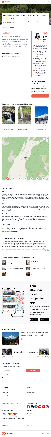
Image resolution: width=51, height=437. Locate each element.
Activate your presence (40, 95)
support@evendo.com (32, 403)
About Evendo (30, 390)
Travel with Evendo (6, 390)
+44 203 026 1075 (31, 400)
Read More (46, 250)
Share (6, 32)
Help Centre (29, 413)
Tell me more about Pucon (30, 339)
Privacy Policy (29, 376)
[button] (25, 158)
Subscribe (33, 370)
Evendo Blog (5, 392)
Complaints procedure (32, 415)
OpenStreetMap (6, 137)
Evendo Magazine (6, 395)
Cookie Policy (21, 376)
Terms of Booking (6, 428)
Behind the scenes (31, 392)
